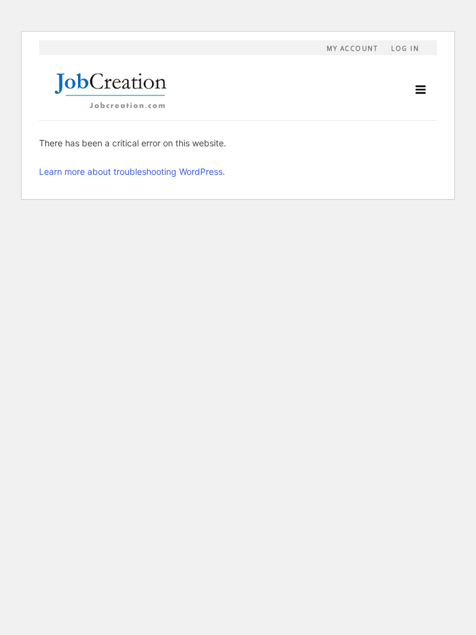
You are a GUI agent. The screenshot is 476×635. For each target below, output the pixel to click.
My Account (352, 48)
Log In (405, 48)
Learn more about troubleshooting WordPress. (132, 171)
